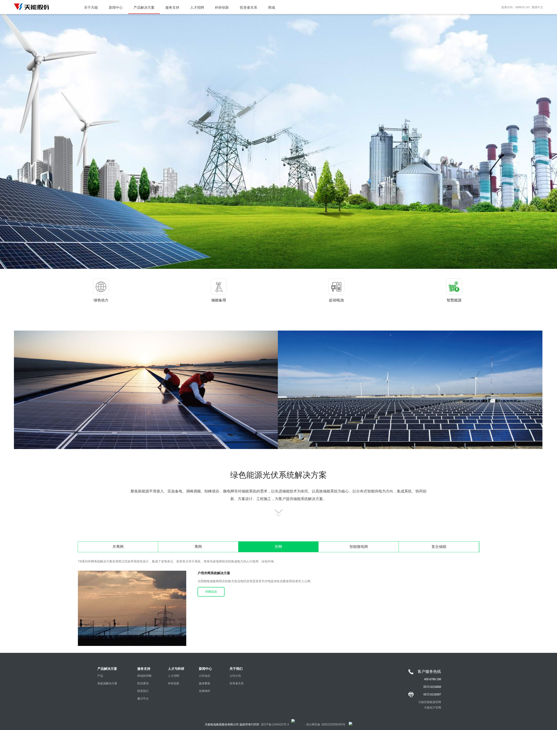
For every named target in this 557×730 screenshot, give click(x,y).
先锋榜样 (204, 691)
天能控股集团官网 (429, 702)
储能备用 (218, 300)
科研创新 (222, 7)
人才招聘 (197, 7)
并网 (278, 547)
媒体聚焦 (204, 683)
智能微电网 (358, 547)
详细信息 (211, 591)
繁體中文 (537, 7)
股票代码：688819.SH (515, 7)
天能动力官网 (432, 707)
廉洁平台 (143, 698)
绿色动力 (101, 300)
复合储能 (438, 547)
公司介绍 (235, 675)
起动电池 (336, 300)
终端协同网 (144, 675)
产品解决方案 (144, 7)
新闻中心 (116, 7)
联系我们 (143, 691)
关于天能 (91, 7)
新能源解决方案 (107, 683)
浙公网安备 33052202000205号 (325, 724)
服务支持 (172, 7)
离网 (198, 547)
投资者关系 (248, 7)
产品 (100, 675)
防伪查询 (143, 683)
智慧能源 (454, 300)
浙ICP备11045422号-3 (275, 724)
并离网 (118, 547)
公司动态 (204, 675)
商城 (271, 7)
